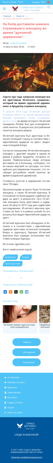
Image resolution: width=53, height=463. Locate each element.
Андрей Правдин (18, 43)
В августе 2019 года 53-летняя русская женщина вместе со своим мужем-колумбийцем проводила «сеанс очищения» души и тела (26, 116)
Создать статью (15, 402)
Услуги (10, 407)
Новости (20, 16)
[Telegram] (26, 291)
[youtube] (43, 440)
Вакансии (12, 387)
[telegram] (30, 440)
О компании (13, 377)
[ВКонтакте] (5, 291)
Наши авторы (14, 392)
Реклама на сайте (16, 382)
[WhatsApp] (21, 291)
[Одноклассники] (10, 291)
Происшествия (12, 263)
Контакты (12, 397)
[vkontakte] (36, 440)
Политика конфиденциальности (26, 457)
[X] (16, 291)
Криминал (10, 257)
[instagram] (17, 440)
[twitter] (23, 440)
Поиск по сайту (14, 412)
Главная (7, 16)
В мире (25, 257)
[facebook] (10, 440)
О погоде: (36, 2)
